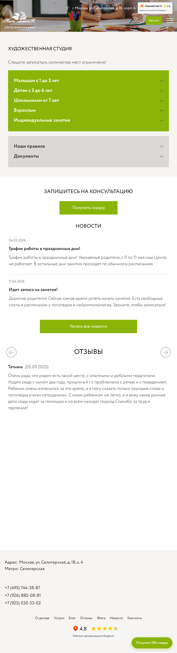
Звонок (154, 20)
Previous (11, 352)
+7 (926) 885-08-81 (23, 595)
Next (165, 352)
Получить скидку (88, 208)
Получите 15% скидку (152, 643)
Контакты (134, 618)
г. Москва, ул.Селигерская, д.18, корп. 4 (104, 8)
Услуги (59, 618)
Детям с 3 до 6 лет (33, 90)
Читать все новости (88, 326)
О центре (42, 618)
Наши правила (29, 146)
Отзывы (86, 618)
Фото (101, 618)
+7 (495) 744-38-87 (22, 588)
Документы (26, 156)
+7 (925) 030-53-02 (23, 603)
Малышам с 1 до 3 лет (36, 80)
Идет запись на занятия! (33, 289)
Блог (72, 618)
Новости (116, 618)
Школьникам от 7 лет (36, 100)
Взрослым (25, 110)
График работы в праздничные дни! (44, 248)
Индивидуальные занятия (42, 120)
